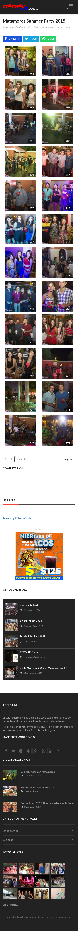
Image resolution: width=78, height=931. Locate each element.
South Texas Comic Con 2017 (37, 787)
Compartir (14, 38)
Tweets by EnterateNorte (17, 518)
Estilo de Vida (38, 830)
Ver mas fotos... (10, 904)
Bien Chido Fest (29, 604)
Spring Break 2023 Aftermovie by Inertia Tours (48, 803)
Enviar (51, 38)
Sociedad (38, 839)
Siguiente (21, 459)
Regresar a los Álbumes (16, 27)
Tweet (33, 38)
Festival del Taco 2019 (32, 636)
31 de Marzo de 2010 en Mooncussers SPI (44, 667)
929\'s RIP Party (29, 652)
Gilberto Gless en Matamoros (38, 771)
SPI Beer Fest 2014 (31, 620)
